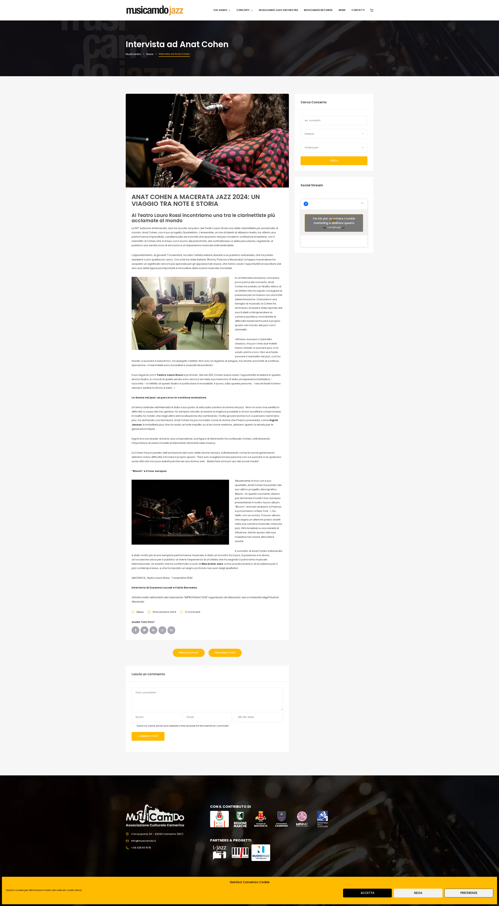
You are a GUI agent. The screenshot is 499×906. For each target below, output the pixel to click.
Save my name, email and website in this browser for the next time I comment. (183, 725)
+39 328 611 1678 (141, 847)
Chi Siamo (220, 10)
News (342, 10)
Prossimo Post (225, 653)
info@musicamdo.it (143, 841)
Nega (418, 893)
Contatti (358, 10)
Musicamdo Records (318, 10)
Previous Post (189, 653)
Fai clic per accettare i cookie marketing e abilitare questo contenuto (334, 222)
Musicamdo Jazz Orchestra (278, 10)
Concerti (243, 10)
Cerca (334, 160)
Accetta (367, 893)
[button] (334, 134)
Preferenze (468, 893)
